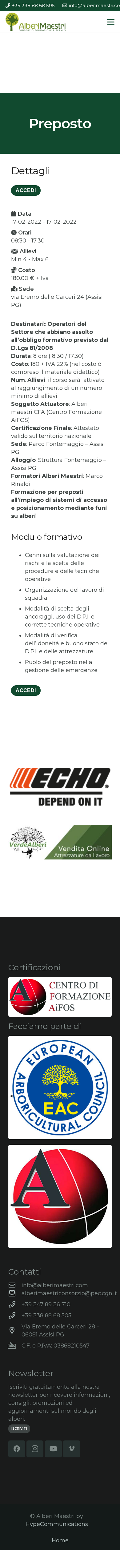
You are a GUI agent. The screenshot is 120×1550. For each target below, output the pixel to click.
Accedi (26, 690)
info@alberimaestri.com (55, 1285)
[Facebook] (16, 1448)
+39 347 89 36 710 (46, 1304)
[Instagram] (34, 1448)
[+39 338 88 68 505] (15, 1315)
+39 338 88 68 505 (46, 1315)
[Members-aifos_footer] (60, 1196)
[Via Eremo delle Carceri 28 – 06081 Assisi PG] (15, 1330)
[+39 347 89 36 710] (15, 1304)
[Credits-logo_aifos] (60, 997)
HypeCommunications (57, 1524)
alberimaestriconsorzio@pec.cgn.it (69, 1293)
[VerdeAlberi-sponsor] (60, 842)
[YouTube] (53, 1448)
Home (60, 1540)
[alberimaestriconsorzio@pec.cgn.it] (15, 1293)
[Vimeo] (71, 1448)
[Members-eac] (60, 1087)
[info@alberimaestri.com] (15, 1285)
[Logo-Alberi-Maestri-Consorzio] (36, 22)
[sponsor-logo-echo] (60, 787)
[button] (111, 22)
